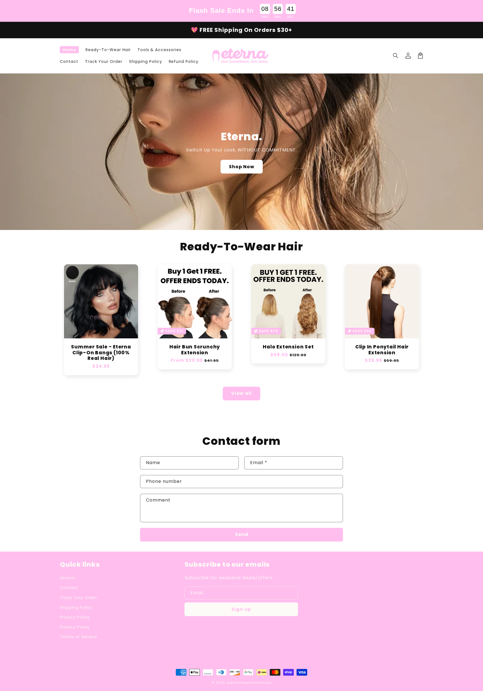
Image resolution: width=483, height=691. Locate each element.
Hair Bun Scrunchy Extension (194, 350)
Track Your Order (78, 597)
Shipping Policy (76, 607)
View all (241, 393)
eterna (232, 682)
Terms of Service (78, 637)
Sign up (241, 609)
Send (241, 534)
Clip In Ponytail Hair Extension (382, 350)
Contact (69, 587)
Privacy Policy (75, 617)
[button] (396, 55)
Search (67, 578)
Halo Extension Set (288, 347)
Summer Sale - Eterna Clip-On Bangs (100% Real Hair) (101, 352)
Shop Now (241, 166)
